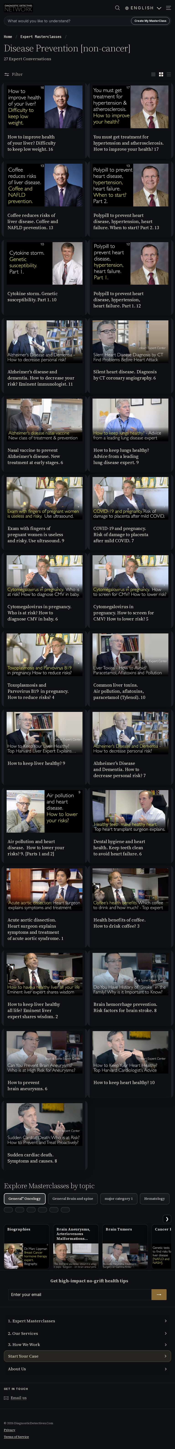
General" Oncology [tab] (24, 1198)
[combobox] (87, 21)
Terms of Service (16, 1437)
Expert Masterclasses (42, 36)
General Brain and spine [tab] (72, 1198)
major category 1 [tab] (119, 1198)
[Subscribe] (159, 1294)
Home (9, 36)
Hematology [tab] (154, 1198)
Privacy (9, 1430)
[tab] (8, 1210)
